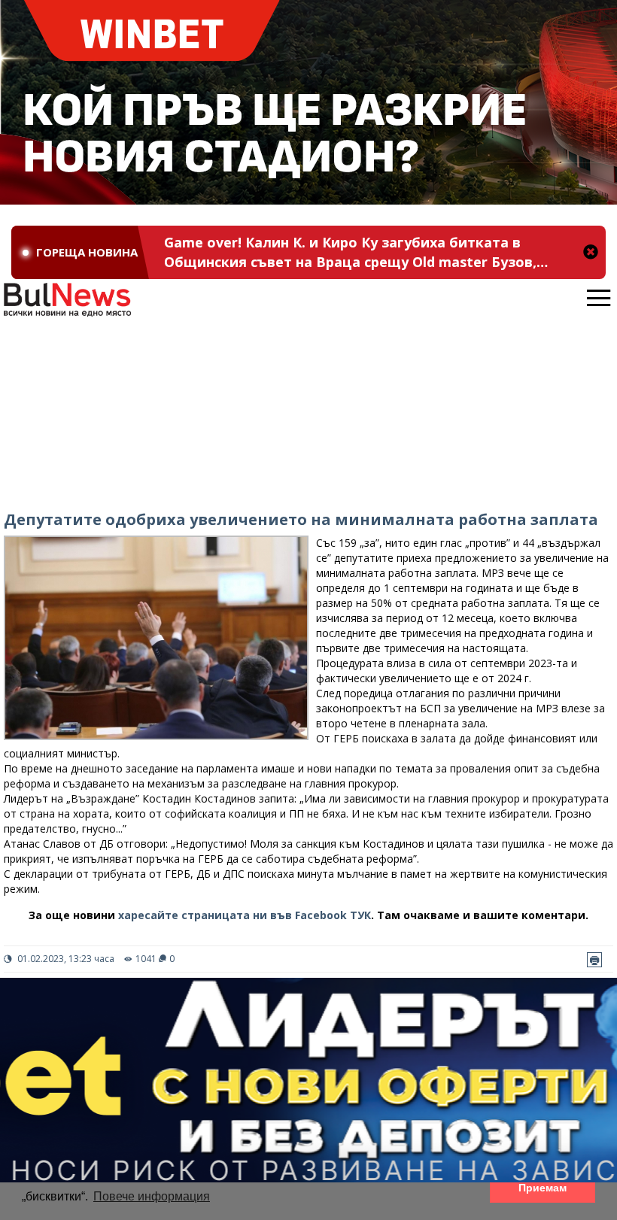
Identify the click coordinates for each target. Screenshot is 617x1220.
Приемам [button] (542, 1188)
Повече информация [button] (151, 1196)
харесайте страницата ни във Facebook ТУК (244, 915)
